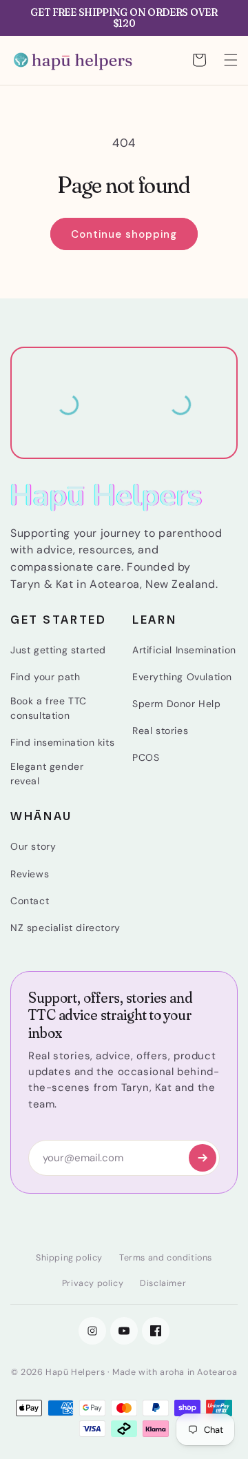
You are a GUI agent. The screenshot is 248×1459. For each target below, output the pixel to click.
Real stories (160, 730)
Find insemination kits (62, 742)
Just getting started (58, 650)
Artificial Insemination (184, 650)
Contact (29, 901)
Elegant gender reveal (46, 773)
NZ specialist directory (65, 927)
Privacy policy (92, 1283)
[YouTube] (124, 1331)
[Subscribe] (202, 1158)
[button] (231, 60)
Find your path (45, 677)
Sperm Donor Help (176, 703)
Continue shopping (124, 234)
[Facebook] (155, 1331)
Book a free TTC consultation (48, 708)
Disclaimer (163, 1283)
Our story (33, 846)
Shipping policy (69, 1257)
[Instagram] (92, 1331)
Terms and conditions (165, 1257)
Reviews (29, 874)
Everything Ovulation (182, 677)
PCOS (145, 757)
